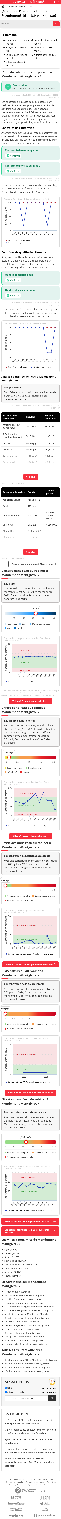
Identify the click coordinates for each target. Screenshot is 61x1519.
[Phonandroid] (45, 1515)
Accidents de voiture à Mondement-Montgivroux (28, 1314)
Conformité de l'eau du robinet (17, 42)
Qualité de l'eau (15, 6)
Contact (29, 1479)
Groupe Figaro (27, 1485)
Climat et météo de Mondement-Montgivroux (26, 1318)
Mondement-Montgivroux (17, 1291)
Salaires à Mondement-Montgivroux (22, 1321)
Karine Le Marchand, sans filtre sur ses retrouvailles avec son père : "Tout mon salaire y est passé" (29, 1462)
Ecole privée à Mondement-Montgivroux (24, 1336)
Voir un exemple (49, 1388)
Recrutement (48, 1479)
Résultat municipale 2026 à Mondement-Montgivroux (30, 1360)
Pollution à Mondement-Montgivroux (22, 1299)
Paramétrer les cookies (35, 1482)
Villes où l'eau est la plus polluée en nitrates (27, 1221)
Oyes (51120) (10, 1249)
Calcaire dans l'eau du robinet (16, 56)
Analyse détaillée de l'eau (15, 49)
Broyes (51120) (11, 1257)
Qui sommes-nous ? (16, 1479)
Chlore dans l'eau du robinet (15, 63)
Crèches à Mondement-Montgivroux (22, 1333)
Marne (28, 6)
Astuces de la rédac (16, 1392)
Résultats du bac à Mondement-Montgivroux (26, 1363)
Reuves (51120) (11, 1253)
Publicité (37, 1479)
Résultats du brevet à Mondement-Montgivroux (28, 1367)
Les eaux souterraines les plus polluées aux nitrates (27, 1231)
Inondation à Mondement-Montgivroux (23, 1303)
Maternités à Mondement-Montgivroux (23, 1340)
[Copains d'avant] (15, 1509)
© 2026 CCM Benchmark (45, 1485)
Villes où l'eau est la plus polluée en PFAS (29, 1092)
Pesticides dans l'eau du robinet (46, 42)
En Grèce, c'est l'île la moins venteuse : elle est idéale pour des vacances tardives (28, 1422)
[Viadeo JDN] (45, 1509)
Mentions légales (13, 1485)
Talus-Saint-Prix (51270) (16, 1268)
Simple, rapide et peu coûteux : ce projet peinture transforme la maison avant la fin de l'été (30, 1432)
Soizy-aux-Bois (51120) (15, 1260)
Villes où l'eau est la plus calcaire (29, 701)
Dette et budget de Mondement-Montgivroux (26, 1325)
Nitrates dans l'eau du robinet (45, 56)
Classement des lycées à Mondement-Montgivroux (29, 1310)
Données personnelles (15, 1482)
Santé (9, 1388)
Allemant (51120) (12, 1272)
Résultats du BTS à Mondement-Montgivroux (26, 1371)
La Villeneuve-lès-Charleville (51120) (22, 1264)
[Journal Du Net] (45, 1498)
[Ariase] (15, 1515)
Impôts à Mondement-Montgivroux (21, 1329)
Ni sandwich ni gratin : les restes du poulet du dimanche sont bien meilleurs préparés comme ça (30, 1451)
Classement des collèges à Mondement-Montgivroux (30, 1306)
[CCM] (15, 1498)
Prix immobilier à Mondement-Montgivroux (25, 1344)
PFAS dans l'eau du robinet (43, 49)
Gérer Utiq (51, 1482)
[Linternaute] (15, 1503)
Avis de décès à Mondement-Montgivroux (25, 1295)
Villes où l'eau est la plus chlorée (29, 836)
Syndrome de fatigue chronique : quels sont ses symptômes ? (29, 1441)
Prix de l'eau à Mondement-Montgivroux (32, 564)
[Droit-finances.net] (45, 1504)
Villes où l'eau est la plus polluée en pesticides (29, 964)
